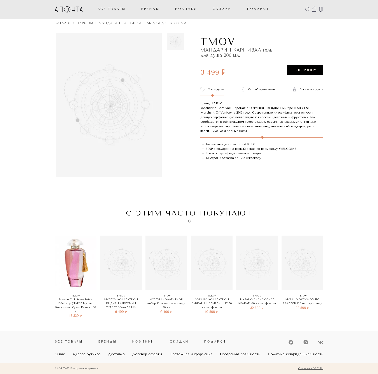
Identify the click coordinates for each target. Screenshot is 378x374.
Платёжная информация (191, 354)
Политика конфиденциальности (295, 354)
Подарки (215, 341)
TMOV (217, 41)
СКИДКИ (222, 9)
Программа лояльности (240, 354)
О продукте (216, 89)
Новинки (143, 341)
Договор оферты (147, 354)
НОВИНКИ (186, 9)
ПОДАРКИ (258, 9)
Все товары (112, 9)
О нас (60, 354)
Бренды (150, 9)
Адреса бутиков (86, 354)
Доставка (116, 354)
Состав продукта (311, 89)
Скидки (179, 341)
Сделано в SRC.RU (310, 368)
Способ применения (261, 89)
